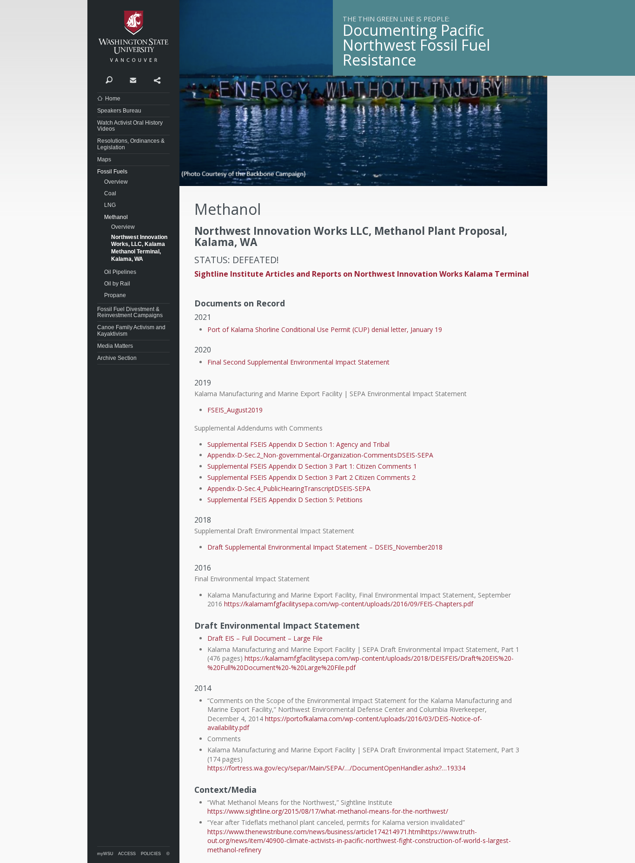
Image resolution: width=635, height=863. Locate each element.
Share (157, 79)
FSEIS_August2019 (235, 409)
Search (109, 79)
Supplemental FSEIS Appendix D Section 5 (270, 499)
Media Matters (115, 346)
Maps (104, 159)
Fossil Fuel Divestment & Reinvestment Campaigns (130, 312)
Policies (151, 853)
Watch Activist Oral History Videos (130, 125)
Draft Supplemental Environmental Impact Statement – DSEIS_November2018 (325, 547)
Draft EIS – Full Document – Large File (265, 638)
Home (112, 98)
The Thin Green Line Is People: (396, 18)
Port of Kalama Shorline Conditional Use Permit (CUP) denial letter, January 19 (324, 329)
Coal (110, 193)
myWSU (105, 853)
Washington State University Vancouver (133, 36)
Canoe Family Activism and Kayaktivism (131, 330)
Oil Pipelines (120, 272)
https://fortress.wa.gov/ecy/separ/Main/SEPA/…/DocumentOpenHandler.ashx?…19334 (336, 767)
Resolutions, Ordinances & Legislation (131, 144)
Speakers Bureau (119, 110)
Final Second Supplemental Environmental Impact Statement (298, 362)
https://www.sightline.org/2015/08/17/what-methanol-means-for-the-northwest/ (327, 811)
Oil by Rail (117, 283)
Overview (116, 182)
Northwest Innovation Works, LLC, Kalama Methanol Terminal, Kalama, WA (139, 248)
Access (127, 853)
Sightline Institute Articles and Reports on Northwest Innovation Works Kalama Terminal (361, 274)
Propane (115, 295)
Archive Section (117, 358)
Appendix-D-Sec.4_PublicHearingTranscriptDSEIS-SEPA (288, 488)
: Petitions (348, 499)
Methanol (116, 217)
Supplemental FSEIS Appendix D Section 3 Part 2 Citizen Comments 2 (311, 477)
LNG (110, 205)
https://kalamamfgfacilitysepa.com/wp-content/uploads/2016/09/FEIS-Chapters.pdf (348, 603)
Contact (133, 79)
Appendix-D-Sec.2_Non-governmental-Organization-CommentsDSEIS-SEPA (320, 455)
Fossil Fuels (112, 171)
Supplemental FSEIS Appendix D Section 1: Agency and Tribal (298, 444)
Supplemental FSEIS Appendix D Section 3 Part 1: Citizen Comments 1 (312, 466)
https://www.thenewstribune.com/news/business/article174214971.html (314, 831)
